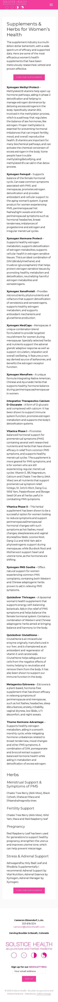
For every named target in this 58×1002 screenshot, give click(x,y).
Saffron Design (44, 994)
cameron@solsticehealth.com (29, 927)
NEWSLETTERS (37, 967)
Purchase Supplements (29, 77)
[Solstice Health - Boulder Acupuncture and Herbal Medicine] (14, 4)
